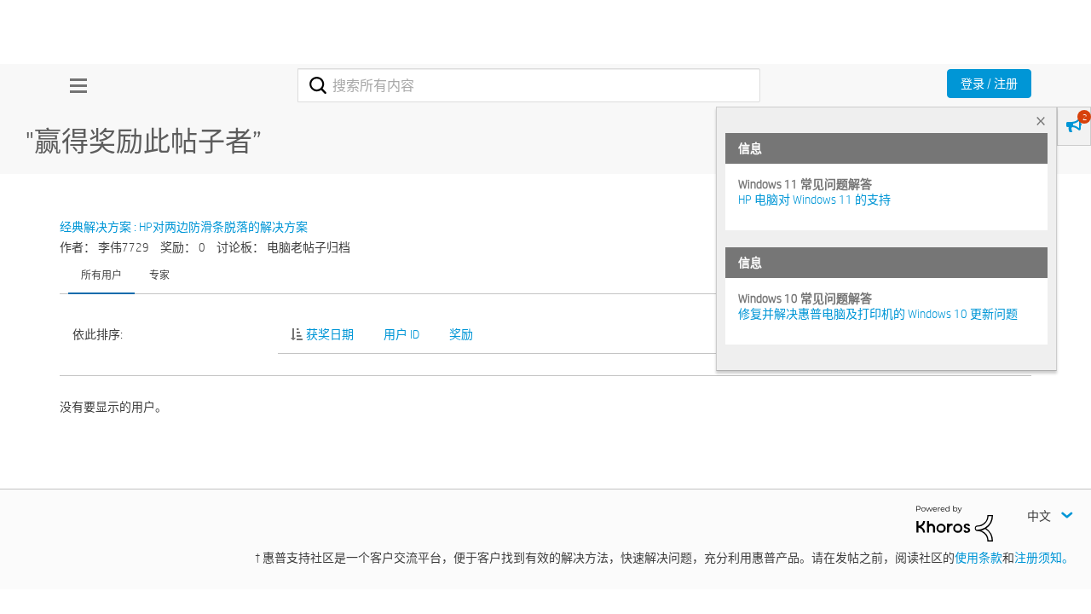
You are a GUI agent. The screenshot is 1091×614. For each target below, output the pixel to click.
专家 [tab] (159, 274)
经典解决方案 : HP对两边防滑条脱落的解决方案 (184, 227)
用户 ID (401, 334)
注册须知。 (1044, 557)
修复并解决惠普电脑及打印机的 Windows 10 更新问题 (878, 313)
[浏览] (74, 85)
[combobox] (528, 85)
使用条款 (978, 557)
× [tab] (1041, 120)
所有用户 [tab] (101, 274)
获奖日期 (330, 334)
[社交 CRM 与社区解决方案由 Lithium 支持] (954, 522)
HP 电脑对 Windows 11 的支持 (814, 199)
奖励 (461, 334)
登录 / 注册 (989, 83)
